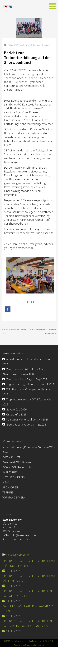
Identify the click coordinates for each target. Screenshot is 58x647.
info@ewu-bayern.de (23, 535)
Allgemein (37, 45)
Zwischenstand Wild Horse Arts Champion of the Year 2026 (23, 371)
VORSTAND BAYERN (14, 497)
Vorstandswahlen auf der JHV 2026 (27, 419)
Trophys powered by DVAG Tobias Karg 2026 (27, 402)
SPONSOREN (10, 487)
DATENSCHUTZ (11, 457)
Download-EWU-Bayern (16, 462)
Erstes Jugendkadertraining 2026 (26, 424)
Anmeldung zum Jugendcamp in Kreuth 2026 (28, 361)
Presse (25, 45)
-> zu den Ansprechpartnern (19, 539)
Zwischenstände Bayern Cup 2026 (26, 379)
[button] (7, 309)
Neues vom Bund (19, 554)
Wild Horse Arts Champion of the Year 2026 (26, 391)
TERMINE (8, 492)
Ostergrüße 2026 (16, 414)
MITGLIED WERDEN (14, 477)
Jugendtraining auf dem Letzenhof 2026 (30, 384)
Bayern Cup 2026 (16, 409)
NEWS (6, 482)
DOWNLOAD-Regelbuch (16, 467)
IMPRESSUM (9, 472)
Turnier (45, 45)
